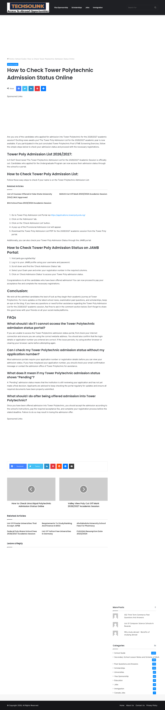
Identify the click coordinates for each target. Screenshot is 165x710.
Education (118, 680)
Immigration (98, 7)
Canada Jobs (119, 693)
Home (11, 59)
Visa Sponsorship (61, 7)
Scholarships (77, 7)
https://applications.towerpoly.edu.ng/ (68, 215)
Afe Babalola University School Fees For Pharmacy (91, 524)
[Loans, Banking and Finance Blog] (28, 7)
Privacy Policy (151, 705)
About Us (130, 705)
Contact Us (140, 705)
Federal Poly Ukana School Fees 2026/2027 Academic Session (22, 532)
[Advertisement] (82, 36)
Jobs (87, 7)
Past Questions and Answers (126, 664)
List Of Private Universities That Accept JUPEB (22, 524)
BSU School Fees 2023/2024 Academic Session (29, 203)
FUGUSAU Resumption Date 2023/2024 (90, 532)
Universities (119, 672)
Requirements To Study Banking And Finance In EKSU (57, 524)
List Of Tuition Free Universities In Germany (56, 532)
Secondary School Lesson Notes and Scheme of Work (136, 657)
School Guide (20, 59)
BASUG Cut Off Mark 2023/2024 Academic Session (83, 194)
